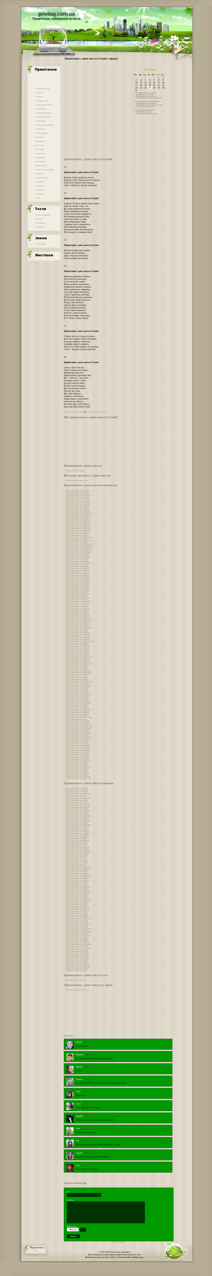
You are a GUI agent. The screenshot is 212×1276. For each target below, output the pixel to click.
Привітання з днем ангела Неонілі (77, 909)
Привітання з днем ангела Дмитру (78, 575)
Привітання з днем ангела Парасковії (78, 929)
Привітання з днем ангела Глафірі (77, 833)
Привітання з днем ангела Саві (76, 719)
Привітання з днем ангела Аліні (77, 800)
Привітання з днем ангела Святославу (79, 726)
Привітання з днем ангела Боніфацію (78, 516)
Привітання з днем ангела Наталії (77, 908)
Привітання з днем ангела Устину (77, 754)
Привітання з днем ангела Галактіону (79, 551)
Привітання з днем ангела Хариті (77, 963)
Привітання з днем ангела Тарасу (77, 743)
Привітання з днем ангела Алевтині (78, 798)
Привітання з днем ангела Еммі (77, 843)
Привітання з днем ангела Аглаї (77, 790)
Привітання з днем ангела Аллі (76, 802)
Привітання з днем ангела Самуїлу (78, 724)
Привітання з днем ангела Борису (77, 518)
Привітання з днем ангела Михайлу (78, 658)
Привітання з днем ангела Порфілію (78, 703)
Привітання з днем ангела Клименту (78, 615)
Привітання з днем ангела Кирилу (77, 613)
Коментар (70, 1200)
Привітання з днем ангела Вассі (77, 823)
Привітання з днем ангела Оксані (77, 916)
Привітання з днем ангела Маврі (77, 889)
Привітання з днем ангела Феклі (77, 962)
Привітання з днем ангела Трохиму (78, 752)
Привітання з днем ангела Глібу (77, 559)
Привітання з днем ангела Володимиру (79, 544)
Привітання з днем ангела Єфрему (78, 587)
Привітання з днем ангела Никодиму (78, 674)
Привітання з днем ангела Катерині (78, 870)
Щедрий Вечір (41, 121)
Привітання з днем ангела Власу (77, 542)
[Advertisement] (43, 80)
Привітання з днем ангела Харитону (78, 766)
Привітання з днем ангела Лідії (76, 882)
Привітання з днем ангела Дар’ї (77, 837)
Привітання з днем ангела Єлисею (77, 584)
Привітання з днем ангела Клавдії (77, 873)
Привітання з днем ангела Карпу (77, 611)
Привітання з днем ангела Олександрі (79, 918)
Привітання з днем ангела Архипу (78, 509)
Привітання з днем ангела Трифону (78, 750)
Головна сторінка (119, 1242)
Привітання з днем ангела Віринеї (77, 830)
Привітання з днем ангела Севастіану (79, 728)
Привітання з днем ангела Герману (78, 558)
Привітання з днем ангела (75, 470)
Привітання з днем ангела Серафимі (78, 944)
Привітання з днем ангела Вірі (76, 828)
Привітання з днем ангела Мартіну (78, 646)
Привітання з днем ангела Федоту (78, 757)
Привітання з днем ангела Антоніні (78, 811)
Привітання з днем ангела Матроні (78, 899)
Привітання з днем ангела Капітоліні (78, 868)
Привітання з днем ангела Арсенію (78, 506)
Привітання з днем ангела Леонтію (78, 634)
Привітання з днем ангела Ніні (76, 913)
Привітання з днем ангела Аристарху (79, 502)
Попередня (74, 412)
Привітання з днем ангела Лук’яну (78, 636)
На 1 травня (40, 145)
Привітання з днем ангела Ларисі (77, 880)
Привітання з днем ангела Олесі (77, 922)
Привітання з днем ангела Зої (76, 857)
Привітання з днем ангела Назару (77, 665)
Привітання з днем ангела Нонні (77, 915)
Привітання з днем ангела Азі (76, 795)
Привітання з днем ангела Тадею (77, 742)
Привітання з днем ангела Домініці (78, 840)
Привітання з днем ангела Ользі (77, 925)
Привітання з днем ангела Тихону (78, 749)
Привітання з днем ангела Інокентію (78, 601)
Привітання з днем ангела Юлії (76, 968)
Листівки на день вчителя (145, 106)
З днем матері (40, 153)
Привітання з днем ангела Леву (77, 631)
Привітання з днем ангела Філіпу (77, 762)
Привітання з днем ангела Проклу (77, 707)
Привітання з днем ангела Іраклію (77, 605)
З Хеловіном (40, 182)
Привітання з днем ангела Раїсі (76, 937)
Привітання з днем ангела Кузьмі (77, 622)
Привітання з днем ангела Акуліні (77, 797)
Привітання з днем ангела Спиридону (79, 738)
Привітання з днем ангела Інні (76, 859)
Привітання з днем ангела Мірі (76, 903)
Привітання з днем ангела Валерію (78, 523)
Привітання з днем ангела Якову (77, 775)
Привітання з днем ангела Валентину (79, 521)
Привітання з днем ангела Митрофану (79, 657)
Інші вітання (40, 194)
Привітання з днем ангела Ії (75, 864)
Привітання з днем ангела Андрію (78, 497)
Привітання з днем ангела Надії (77, 906)
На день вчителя (41, 165)
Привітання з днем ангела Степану (78, 740)
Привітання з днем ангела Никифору (78, 672)
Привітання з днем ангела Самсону (78, 723)
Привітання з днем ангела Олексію (78, 683)
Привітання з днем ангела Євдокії (77, 849)
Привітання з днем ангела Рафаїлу (78, 712)
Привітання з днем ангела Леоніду (78, 632)
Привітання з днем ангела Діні (76, 838)
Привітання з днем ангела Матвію (77, 648)
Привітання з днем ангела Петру (77, 698)
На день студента (42, 178)
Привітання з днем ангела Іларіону (78, 598)
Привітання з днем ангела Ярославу (78, 778)
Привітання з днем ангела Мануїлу (78, 643)
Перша (66, 412)
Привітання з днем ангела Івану (77, 592)
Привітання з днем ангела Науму (77, 667)
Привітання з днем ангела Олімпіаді (78, 923)
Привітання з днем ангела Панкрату (78, 693)
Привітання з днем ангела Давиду (77, 566)
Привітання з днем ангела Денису (77, 573)
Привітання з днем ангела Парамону (78, 695)
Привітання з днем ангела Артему (78, 507)
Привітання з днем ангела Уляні (77, 956)
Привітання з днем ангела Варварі (78, 819)
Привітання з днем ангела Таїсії (77, 951)
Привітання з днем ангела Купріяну (78, 624)
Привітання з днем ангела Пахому (78, 697)
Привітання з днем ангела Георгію (78, 554)
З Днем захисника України (45, 169)
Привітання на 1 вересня (145, 94)
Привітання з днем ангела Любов (77, 885)
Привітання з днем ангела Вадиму (78, 519)
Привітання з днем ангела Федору (78, 756)
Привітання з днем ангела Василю (77, 526)
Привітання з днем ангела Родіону (78, 714)
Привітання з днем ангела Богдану (78, 514)
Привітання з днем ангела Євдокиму (78, 580)
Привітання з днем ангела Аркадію (78, 504)
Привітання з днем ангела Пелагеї (77, 930)
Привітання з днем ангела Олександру (79, 681)
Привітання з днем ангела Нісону (77, 677)
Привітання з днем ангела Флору (77, 764)
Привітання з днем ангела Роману (77, 716)
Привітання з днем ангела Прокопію (78, 709)
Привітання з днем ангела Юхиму (77, 773)
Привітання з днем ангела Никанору (78, 670)
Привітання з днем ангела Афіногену (79, 513)
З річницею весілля (42, 101)
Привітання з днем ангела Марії (77, 896)
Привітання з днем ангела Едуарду (78, 577)
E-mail (35, 1250)
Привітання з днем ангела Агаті (77, 788)
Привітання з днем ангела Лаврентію (78, 627)
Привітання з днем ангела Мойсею (78, 662)
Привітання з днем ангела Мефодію (78, 650)
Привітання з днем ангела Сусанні (78, 949)
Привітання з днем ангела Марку (77, 644)
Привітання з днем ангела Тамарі (77, 953)
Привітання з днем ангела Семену (77, 731)
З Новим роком (41, 109)
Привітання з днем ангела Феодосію (78, 761)
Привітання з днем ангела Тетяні (77, 955)
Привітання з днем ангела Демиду (78, 570)
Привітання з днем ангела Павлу (77, 690)
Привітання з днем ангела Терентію (78, 745)
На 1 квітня (39, 137)
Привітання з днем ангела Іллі (76, 599)
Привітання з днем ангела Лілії (76, 883)
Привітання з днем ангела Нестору (78, 669)
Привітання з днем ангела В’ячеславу (79, 547)
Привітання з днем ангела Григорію (78, 563)
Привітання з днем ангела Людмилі (78, 887)
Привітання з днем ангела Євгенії (77, 847)
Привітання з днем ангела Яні (76, 970)
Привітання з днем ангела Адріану (78, 493)
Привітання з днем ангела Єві (76, 845)
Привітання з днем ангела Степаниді (78, 948)
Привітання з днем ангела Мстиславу (79, 664)
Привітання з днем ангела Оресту (77, 688)
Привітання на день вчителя (146, 103)
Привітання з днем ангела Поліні (77, 934)
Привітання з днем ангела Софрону (78, 736)
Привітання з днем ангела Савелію (78, 721)
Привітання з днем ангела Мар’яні (78, 894)
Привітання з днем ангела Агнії (77, 791)
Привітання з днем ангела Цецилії (77, 967)
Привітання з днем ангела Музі (77, 904)
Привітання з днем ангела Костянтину (79, 620)
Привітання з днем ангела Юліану (77, 768)
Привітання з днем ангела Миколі (77, 653)
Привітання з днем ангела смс (76, 980)
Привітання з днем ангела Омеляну (78, 684)
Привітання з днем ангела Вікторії (78, 826)
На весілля (39, 96)
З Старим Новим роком (44, 113)
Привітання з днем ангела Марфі (77, 897)
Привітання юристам (143, 112)
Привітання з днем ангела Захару (77, 589)
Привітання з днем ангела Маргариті (79, 890)
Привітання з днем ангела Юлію (77, 769)
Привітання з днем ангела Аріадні (78, 814)
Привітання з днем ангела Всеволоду (79, 546)
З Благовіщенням (41, 133)
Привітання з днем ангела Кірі (76, 871)
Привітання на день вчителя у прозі (149, 105)
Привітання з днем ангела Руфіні (77, 941)
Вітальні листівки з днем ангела (77, 480)
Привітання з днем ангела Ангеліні (78, 805)
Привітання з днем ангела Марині (77, 892)
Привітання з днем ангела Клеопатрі (78, 875)
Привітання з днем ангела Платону (78, 700)
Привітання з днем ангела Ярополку (78, 776)
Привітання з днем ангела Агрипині (78, 793)
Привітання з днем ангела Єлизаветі (78, 850)
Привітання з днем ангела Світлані (78, 942)
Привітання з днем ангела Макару (78, 638)
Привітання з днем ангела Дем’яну (78, 572)
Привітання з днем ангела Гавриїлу (78, 549)
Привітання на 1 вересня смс (146, 96)
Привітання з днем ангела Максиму (78, 639)
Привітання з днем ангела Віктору (78, 533)
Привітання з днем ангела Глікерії (77, 835)
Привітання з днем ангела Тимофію (78, 747)
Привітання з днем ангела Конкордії (78, 876)
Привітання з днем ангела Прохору (78, 710)
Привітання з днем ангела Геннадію (78, 552)
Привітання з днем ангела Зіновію (78, 591)
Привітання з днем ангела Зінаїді (77, 856)
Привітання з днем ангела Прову (77, 705)
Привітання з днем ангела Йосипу (78, 608)
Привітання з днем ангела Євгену (77, 578)
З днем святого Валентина (45, 125)
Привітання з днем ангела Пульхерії (78, 935)
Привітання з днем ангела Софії (77, 946)
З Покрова (39, 173)
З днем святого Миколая (44, 105)
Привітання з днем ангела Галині (77, 831)
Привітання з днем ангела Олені (77, 920)
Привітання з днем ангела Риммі (77, 939)
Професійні (40, 190)
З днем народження (42, 88)
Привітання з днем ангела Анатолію (78, 495)
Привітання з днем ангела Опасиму (78, 686)
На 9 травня (40, 149)
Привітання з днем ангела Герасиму (78, 556)
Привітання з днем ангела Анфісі (77, 812)
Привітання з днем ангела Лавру (77, 625)
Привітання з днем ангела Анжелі (77, 807)
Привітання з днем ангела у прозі (77, 990)
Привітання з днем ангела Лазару (77, 629)
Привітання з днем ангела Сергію (77, 735)
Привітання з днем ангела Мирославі (79, 901)
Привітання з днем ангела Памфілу (78, 691)
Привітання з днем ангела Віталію (77, 539)
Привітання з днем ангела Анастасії (78, 804)
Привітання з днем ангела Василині (78, 821)
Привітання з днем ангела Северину (78, 730)
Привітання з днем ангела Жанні (77, 854)
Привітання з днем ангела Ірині (77, 863)
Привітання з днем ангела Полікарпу (78, 702)
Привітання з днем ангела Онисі (77, 927)
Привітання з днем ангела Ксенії (77, 878)
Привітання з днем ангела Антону (78, 500)
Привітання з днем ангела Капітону (78, 610)
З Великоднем (40, 141)
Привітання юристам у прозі (146, 113)
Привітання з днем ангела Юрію (77, 771)
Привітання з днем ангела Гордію (77, 561)
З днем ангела (40, 186)
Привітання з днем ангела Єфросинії (78, 852)
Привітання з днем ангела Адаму (77, 492)
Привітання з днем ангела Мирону (78, 655)
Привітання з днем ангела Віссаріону (79, 537)
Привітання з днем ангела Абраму (78, 490)
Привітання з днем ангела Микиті (77, 651)
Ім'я (68, 1191)
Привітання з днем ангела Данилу (77, 568)
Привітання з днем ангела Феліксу (78, 759)
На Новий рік (40, 223)
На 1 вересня (40, 161)
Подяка (38, 198)
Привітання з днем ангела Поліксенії (78, 932)
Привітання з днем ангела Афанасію (78, 511)
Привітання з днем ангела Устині (77, 958)
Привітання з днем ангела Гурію (77, 565)
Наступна (95, 412)
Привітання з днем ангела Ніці (76, 911)
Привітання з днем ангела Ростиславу (79, 717)
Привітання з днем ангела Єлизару (78, 582)
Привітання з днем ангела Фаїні (77, 960)
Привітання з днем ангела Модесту (78, 660)
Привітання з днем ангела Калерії (77, 866)
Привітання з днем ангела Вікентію (78, 532)
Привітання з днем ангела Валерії (77, 817)
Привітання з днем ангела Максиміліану (80, 641)
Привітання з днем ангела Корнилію (78, 618)
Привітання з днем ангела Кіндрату (78, 617)
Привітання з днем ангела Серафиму (78, 733)
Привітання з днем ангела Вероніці (78, 824)
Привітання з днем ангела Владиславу (79, 540)
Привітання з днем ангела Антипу (78, 499)
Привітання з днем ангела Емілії (77, 842)
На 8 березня (40, 129)
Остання (103, 412)
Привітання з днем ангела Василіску (78, 525)
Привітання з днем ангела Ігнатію (77, 594)
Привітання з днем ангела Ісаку (77, 606)
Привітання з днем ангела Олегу (77, 679)
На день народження (43, 215)
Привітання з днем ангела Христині (78, 965)
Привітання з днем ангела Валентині (78, 816)
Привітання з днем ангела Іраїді (77, 861)
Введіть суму (71, 1226)
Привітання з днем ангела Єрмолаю (78, 585)
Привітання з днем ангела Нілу (76, 676)
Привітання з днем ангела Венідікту (78, 530)
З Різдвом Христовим (43, 117)
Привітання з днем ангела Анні (77, 809)
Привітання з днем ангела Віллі (77, 535)
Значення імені (41, 244)
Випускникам (40, 157)
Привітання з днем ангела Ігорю (77, 596)
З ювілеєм (39, 92)
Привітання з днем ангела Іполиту (78, 603)
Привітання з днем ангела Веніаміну (78, 528)
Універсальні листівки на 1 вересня (149, 98)
